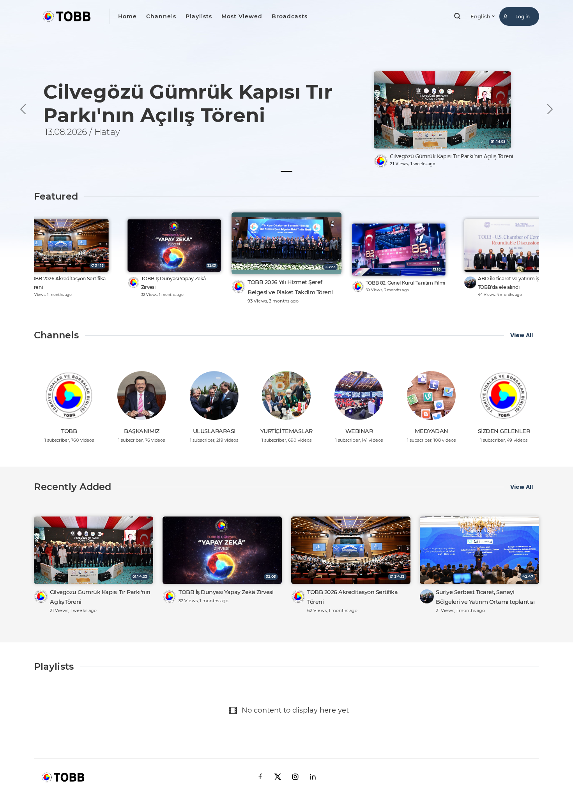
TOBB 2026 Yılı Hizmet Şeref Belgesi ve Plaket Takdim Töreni (290, 287)
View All (521, 335)
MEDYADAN (431, 431)
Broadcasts (290, 16)
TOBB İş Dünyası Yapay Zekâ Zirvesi (173, 283)
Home (127, 16)
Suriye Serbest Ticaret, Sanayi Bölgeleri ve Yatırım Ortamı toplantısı (485, 597)
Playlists (199, 16)
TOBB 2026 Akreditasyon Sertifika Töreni (67, 283)
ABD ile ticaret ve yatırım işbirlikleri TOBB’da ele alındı (517, 283)
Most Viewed (241, 16)
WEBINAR (359, 431)
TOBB (69, 431)
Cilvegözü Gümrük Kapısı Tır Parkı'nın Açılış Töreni (451, 156)
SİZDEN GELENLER (504, 431)
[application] (286, 92)
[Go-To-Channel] (381, 161)
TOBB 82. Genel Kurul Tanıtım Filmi (405, 283)
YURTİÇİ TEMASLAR (286, 431)
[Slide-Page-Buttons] (286, 171)
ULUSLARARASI (214, 431)
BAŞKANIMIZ (141, 431)
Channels (161, 16)
